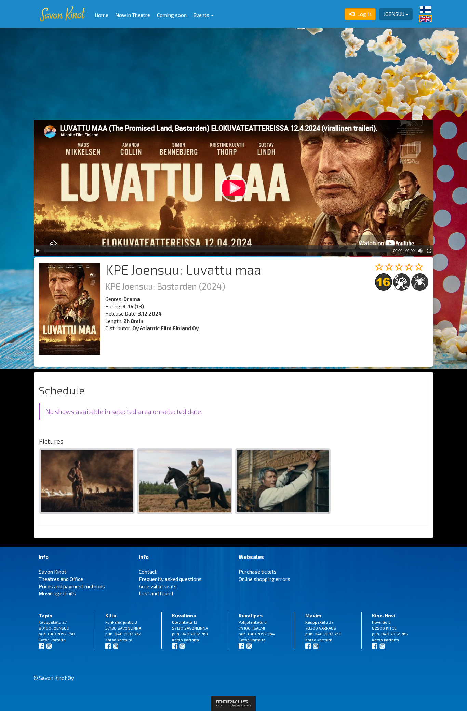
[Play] (38, 250)
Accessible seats (158, 586)
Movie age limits (57, 593)
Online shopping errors (264, 579)
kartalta (58, 639)
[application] (233, 188)
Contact (148, 571)
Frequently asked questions (170, 579)
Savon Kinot (52, 571)
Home (101, 15)
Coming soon (172, 15)
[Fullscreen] (429, 250)
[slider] (217, 250)
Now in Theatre (132, 15)
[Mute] (420, 250)
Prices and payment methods (72, 586)
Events (202, 15)
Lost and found (156, 593)
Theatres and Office (61, 579)
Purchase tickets (258, 571)
